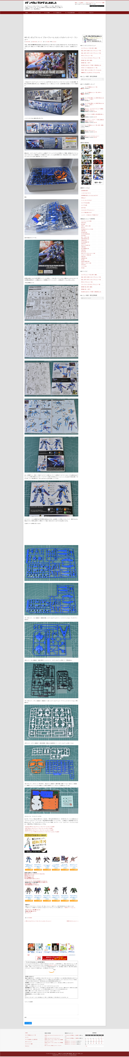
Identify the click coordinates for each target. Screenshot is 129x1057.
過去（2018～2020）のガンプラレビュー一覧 (91, 50)
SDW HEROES (85, 238)
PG (82, 259)
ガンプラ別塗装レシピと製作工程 (31, 1039)
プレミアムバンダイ (86, 221)
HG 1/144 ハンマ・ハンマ (29, 876)
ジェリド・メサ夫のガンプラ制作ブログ (89, 215)
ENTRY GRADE (85, 261)
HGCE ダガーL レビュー (72, 921)
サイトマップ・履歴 (100, 2)
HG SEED (48, 41)
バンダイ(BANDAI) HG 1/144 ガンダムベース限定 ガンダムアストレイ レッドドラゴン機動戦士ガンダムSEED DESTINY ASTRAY (56, 865)
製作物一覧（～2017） (86, 62)
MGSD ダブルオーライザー (29, 875)
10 (85, 1040)
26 (90, 1043)
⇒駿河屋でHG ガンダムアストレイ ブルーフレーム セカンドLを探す (39, 830)
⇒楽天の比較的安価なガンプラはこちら (32, 884)
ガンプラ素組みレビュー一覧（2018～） (93, 92)
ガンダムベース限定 (86, 255)
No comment (54, 41)
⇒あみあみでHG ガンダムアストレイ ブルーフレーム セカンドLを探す (40, 826)
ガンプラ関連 (47, 12)
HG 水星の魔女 (85, 242)
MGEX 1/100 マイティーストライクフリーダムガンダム (35, 873)
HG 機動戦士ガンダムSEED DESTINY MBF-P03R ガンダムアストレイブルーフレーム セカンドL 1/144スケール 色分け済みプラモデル (29, 865)
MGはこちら (45, 882)
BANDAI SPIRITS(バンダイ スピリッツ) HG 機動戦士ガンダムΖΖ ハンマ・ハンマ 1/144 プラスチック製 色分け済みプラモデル (47, 896)
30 (101, 1043)
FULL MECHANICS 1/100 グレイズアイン (32, 878)
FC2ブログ (91, 12)
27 (93, 1043)
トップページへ (28, 912)
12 (90, 1040)
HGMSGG (84, 258)
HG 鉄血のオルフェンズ (87, 229)
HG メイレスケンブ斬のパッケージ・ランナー (53, 1045)
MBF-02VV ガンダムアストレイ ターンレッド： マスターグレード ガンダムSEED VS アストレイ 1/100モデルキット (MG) (73, 865)
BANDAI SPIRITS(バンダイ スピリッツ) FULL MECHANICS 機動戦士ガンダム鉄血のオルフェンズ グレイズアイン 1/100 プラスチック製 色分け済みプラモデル (64, 896)
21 (96, 1041)
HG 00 (83, 235)
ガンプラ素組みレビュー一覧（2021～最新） (94, 125)
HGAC (83, 250)
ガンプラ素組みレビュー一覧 (91, 87)
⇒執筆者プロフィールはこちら (69, 907)
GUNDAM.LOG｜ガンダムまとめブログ (89, 195)
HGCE (83, 243)
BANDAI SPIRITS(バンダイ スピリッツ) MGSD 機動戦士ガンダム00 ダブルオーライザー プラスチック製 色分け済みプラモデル (38, 896)
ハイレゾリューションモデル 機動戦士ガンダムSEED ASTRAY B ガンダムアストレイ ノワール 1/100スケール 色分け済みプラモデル (47, 865)
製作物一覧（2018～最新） (87, 60)
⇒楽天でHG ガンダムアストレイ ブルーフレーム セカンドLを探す (39, 828)
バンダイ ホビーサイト (86, 193)
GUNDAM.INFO (84, 190)
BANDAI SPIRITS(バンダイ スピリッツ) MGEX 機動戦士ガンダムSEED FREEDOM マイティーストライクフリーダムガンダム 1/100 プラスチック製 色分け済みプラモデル (29, 896)
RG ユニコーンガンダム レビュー (92, 136)
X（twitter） (81, 2)
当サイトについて (90, 2)
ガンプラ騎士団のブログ (86, 212)
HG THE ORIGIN (85, 234)
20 (93, 1041)
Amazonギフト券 (52, 965)
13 (93, 1040)
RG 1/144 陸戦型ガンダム (29, 877)
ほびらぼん (83, 207)
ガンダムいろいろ (81, 12)
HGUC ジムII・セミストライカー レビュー (52, 1038)
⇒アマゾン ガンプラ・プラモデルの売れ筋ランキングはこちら (36, 881)
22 (98, 1041)
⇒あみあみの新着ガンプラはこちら (31, 883)
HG (82, 267)
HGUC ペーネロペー (86, 263)
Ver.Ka (83, 264)
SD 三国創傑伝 (85, 248)
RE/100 (83, 251)
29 (98, 1043)
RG (83, 227)
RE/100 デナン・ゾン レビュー (70, 1041)
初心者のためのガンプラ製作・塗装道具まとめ (91, 65)
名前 (25, 1017)
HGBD (83, 246)
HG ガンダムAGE (85, 245)
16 (101, 1040)
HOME (26, 12)
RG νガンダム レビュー (90, 130)
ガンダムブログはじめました (63, 1054)
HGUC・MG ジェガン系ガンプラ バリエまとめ (91, 70)
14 (96, 1040)
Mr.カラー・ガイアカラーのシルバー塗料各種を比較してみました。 (94, 109)
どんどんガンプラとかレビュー (87, 210)
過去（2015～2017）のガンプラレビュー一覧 (91, 53)
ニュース (84, 266)
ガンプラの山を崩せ (85, 202)
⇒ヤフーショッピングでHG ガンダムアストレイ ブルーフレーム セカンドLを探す (42, 831)
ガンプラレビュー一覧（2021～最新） (89, 48)
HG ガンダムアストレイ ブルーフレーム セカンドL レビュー (38, 921)
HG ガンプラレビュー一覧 (86, 55)
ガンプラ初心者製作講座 (70, 12)
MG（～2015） (85, 237)
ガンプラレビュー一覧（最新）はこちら (33, 909)
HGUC (83, 222)
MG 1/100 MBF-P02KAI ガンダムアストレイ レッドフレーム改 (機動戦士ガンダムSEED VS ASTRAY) (65, 865)
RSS (76, 2)
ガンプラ (40, 41)
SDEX (83, 256)
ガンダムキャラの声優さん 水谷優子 (72, 1035)
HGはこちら (40, 882)
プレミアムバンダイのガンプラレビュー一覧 (90, 58)
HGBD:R (83, 240)
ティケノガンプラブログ (86, 200)
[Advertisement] (51, 24)
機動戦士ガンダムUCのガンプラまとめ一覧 (90, 72)
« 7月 (86, 1046)
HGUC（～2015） (86, 225)
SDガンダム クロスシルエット (88, 253)
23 (101, 1041)
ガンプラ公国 (84, 205)
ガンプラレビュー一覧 (36, 12)
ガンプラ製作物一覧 (57, 12)
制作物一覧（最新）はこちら (31, 911)
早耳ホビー (83, 198)
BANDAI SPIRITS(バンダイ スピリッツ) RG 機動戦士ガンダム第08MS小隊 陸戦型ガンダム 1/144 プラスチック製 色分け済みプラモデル (56, 896)
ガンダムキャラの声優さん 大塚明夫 (72, 1038)
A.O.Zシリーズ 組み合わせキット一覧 (89, 67)
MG (83, 224)
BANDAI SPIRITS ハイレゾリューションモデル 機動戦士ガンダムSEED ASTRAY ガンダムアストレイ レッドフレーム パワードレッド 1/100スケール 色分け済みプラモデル (38, 865)
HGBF (83, 230)
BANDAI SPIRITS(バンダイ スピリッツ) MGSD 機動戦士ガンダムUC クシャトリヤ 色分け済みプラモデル (74, 896)
